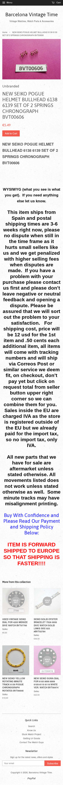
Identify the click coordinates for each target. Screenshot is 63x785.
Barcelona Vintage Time (31, 14)
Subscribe (52, 763)
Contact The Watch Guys (32, 742)
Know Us (31, 730)
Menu (9, 2)
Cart (58, 2)
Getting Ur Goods (31, 738)
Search (31, 726)
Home (4, 32)
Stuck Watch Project (31, 734)
